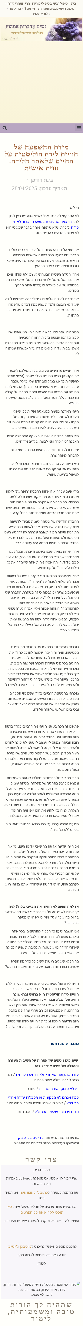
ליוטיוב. (12, 1246)
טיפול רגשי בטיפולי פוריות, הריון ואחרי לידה (37, 3)
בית (73, 3)
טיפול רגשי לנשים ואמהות (56, 8)
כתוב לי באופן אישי (34, 1192)
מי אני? (29, 8)
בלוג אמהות (41, 14)
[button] (78, 127)
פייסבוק (25, 1246)
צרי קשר (15, 8)
